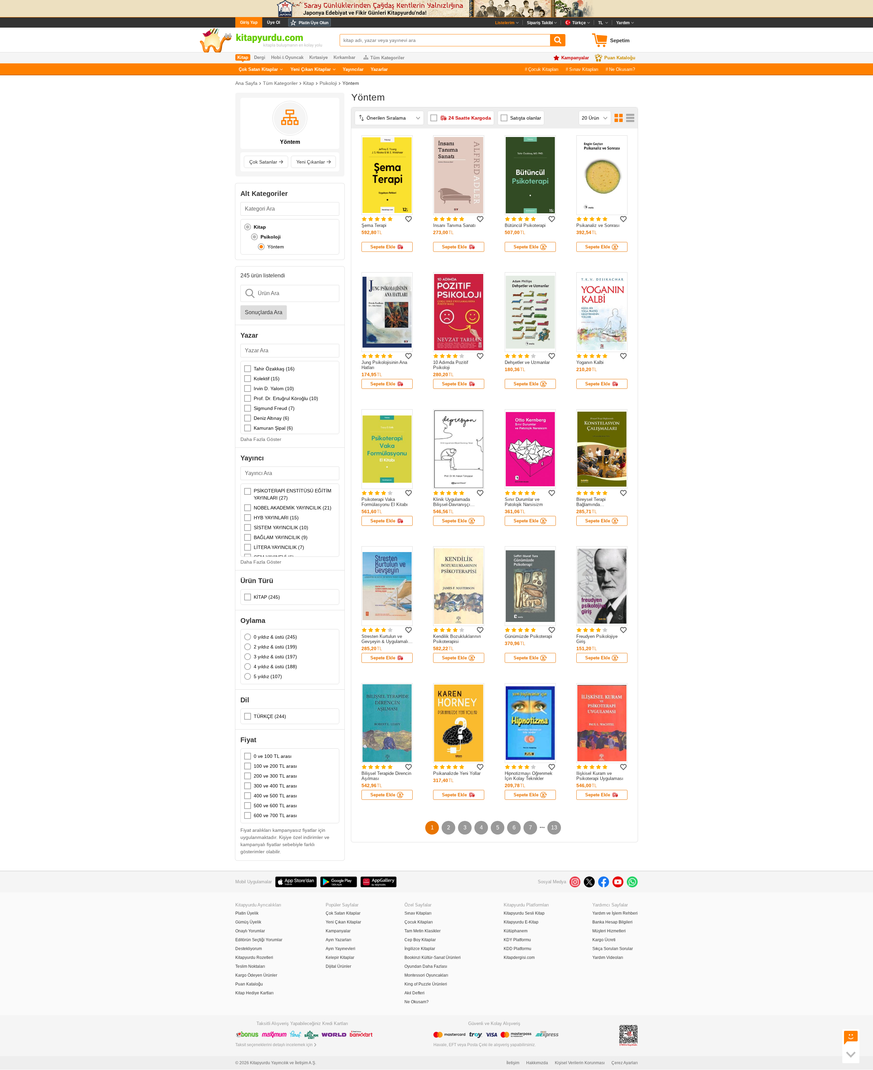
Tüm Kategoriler (387, 57)
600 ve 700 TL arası (275, 815)
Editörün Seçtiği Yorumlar (258, 939)
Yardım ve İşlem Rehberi (615, 913)
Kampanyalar (575, 57)
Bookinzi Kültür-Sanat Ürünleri (432, 957)
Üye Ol (273, 22)
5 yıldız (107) (268, 676)
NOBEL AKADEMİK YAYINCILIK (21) (292, 507)
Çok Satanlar (263, 162)
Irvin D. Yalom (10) (274, 388)
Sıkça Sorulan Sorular (612, 948)
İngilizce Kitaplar (419, 948)
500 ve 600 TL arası (275, 805)
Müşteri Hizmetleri (609, 931)
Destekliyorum (248, 948)
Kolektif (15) (267, 378)
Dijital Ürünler (338, 966)
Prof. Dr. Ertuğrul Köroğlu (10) (286, 398)
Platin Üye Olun (313, 22)
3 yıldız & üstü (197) (275, 656)
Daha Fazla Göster (260, 439)
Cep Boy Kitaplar (420, 939)
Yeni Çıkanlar (310, 162)
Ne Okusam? (622, 69)
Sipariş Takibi (540, 22)
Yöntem (350, 83)
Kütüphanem (516, 931)
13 (554, 827)
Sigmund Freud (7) (274, 408)
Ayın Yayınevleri (340, 948)
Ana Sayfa (246, 83)
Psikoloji (328, 83)
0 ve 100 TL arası (273, 756)
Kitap (308, 83)
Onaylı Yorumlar (250, 931)
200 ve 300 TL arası (275, 776)
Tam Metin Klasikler (422, 931)
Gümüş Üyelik (248, 922)
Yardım (623, 22)
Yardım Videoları (607, 957)
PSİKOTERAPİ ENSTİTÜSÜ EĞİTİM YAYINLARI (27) (292, 494)
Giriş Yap (248, 22)
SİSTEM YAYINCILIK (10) (281, 527)
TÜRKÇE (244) (270, 716)
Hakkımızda (537, 1062)
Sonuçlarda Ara (263, 312)
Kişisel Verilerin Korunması (580, 1062)
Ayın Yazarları (338, 939)
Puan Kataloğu (619, 57)
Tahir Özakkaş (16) (274, 368)
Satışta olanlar (525, 118)
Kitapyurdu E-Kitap (521, 922)
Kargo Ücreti (604, 939)
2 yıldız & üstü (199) (275, 646)
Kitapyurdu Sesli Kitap (524, 913)
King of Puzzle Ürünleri (425, 984)
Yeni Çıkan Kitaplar (311, 69)
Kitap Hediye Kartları (254, 993)
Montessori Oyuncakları (426, 975)
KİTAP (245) (267, 597)
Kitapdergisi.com (519, 957)
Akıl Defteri (414, 993)
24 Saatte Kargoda (469, 118)
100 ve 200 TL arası (275, 766)
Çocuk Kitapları (543, 69)
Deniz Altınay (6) (271, 418)
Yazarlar (379, 69)
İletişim (512, 1062)
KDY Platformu (517, 939)
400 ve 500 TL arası (275, 795)
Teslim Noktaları (250, 966)
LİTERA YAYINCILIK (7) (279, 547)
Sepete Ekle (382, 246)
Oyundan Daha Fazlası (425, 966)
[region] (290, 236)
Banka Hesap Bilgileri (612, 922)
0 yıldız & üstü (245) (275, 637)
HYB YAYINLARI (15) (276, 517)
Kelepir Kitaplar (340, 957)
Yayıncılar (353, 69)
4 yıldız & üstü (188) (275, 666)
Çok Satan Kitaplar (258, 69)
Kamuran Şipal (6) (273, 428)
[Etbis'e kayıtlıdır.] (628, 1035)
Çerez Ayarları (624, 1062)
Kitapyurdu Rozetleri (254, 957)
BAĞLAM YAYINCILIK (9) (281, 537)
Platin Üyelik (246, 913)
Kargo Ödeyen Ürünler (256, 975)
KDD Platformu (517, 948)
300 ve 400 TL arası (275, 786)
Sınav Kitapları (583, 69)
